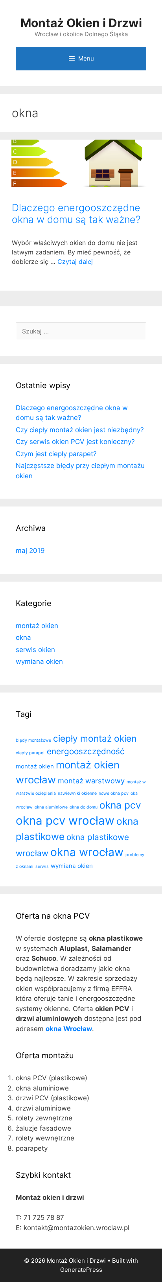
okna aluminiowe (51, 807)
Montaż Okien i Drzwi (81, 23)
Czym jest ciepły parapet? (56, 454)
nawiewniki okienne (77, 793)
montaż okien (37, 626)
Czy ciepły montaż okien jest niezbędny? (80, 430)
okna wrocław (86, 852)
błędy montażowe (33, 740)
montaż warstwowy (91, 780)
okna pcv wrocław (65, 820)
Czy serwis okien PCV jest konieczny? (75, 442)
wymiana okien (39, 661)
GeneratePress (81, 1269)
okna (23, 637)
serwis (42, 866)
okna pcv (120, 805)
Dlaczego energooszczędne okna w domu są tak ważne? (76, 213)
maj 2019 (30, 550)
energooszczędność (86, 751)
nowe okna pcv (114, 793)
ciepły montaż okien (94, 738)
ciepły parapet (30, 752)
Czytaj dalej (75, 261)
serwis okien (35, 650)
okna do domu (84, 807)
